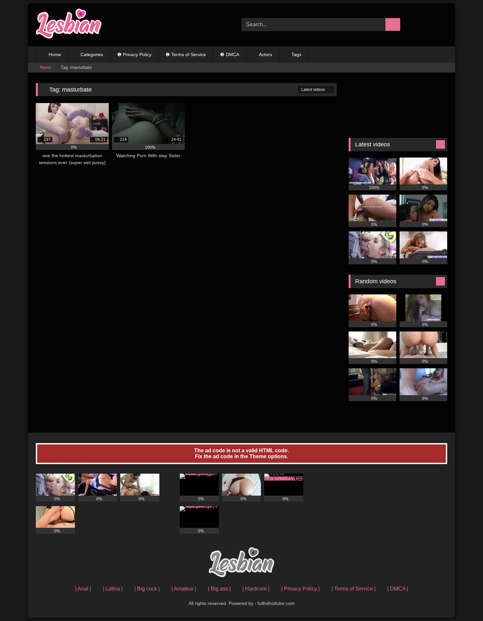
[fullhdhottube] (69, 25)
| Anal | (83, 588)
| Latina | (113, 588)
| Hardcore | (255, 588)
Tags (296, 54)
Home (55, 54)
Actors (265, 54)
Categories (91, 54)
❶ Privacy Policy (134, 54)
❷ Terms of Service (186, 54)
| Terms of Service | (354, 588)
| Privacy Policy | (300, 588)
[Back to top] (463, 601)
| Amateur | (184, 588)
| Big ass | (219, 588)
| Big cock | (147, 588)
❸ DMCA (229, 54)
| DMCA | (397, 588)
